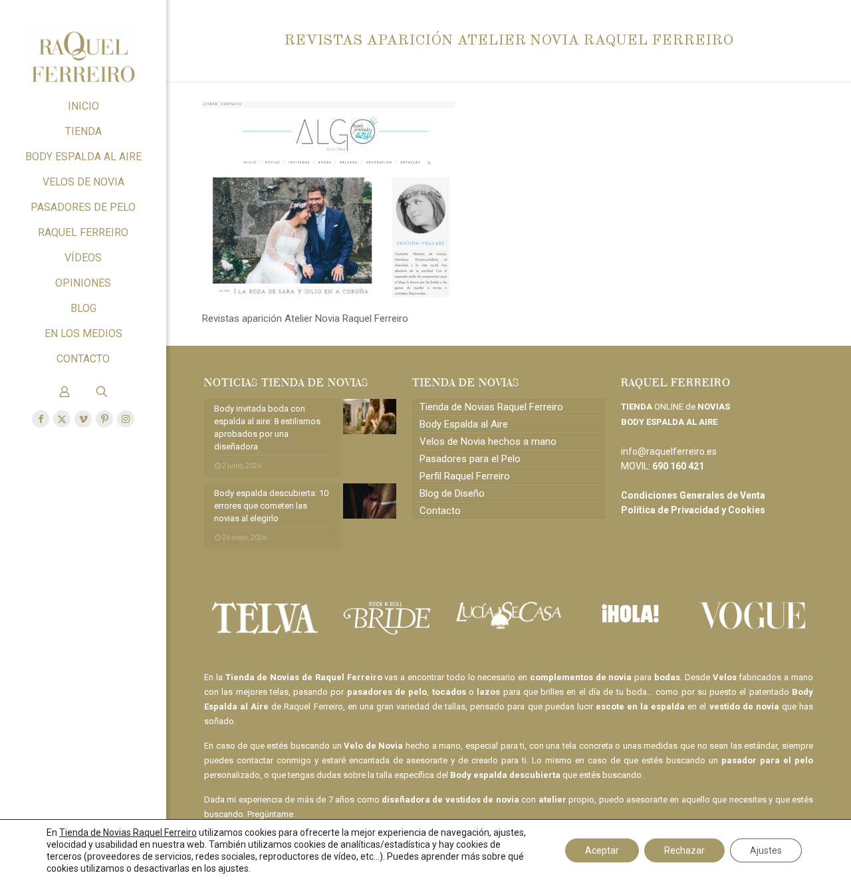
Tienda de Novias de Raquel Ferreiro (303, 677)
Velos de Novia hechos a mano (488, 441)
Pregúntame (270, 814)
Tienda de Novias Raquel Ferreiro (491, 407)
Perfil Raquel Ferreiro (465, 476)
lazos (488, 692)
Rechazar (684, 850)
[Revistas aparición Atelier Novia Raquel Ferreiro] (328, 294)
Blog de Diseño (452, 493)
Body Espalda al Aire (464, 424)
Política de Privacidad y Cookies (693, 510)
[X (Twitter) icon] (61, 419)
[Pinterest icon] (104, 419)
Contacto (440, 511)
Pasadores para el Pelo (470, 459)
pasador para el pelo (767, 760)
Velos (725, 677)
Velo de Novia (373, 746)
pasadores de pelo (387, 692)
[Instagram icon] (125, 419)
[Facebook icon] (40, 419)
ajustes (233, 868)
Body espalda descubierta (505, 775)
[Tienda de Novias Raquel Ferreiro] (83, 47)
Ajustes (766, 850)
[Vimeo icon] (83, 419)
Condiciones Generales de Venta (693, 495)
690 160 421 (678, 466)
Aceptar (602, 850)
